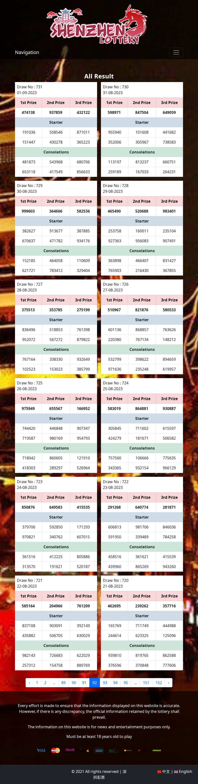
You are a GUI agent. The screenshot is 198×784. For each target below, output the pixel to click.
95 (126, 682)
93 (105, 682)
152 (159, 682)
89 (63, 682)
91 (84, 682)
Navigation (27, 52)
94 (115, 682)
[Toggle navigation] (176, 52)
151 (146, 682)
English (185, 771)
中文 (165, 771)
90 (74, 682)
